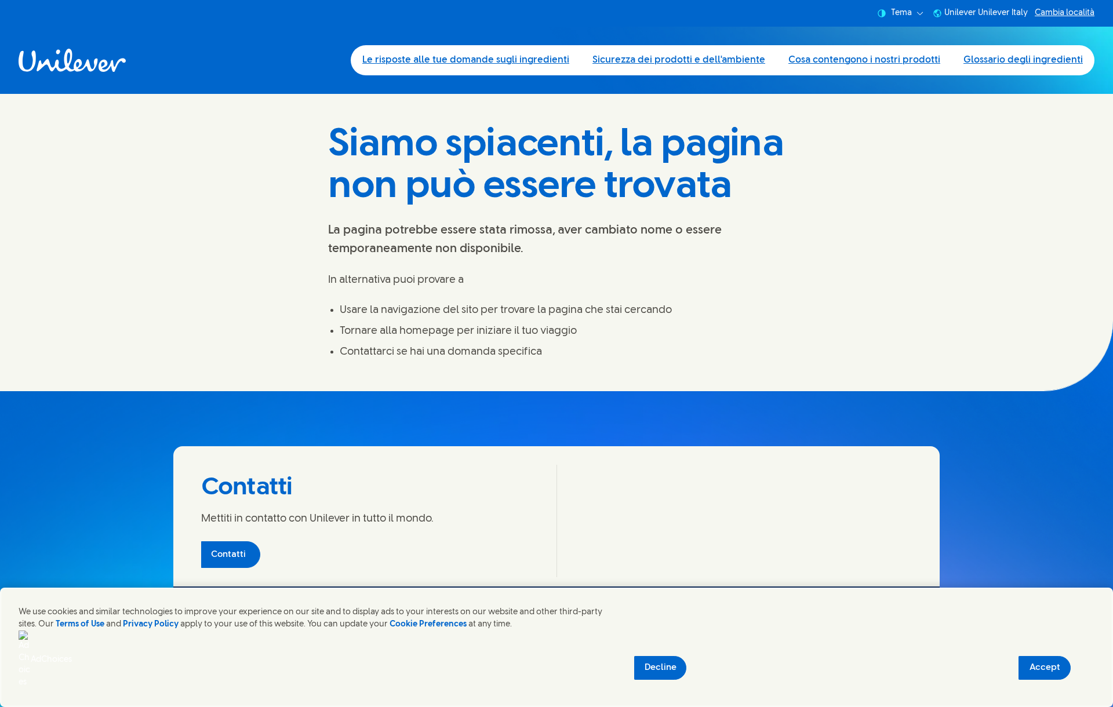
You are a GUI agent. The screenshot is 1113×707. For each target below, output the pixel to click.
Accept (1045, 667)
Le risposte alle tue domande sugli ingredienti (465, 60)
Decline (660, 667)
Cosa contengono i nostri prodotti (864, 60)
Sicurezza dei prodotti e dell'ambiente (678, 60)
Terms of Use (80, 624)
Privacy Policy (151, 624)
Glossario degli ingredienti (1023, 60)
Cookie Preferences (428, 624)
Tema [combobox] (901, 13)
